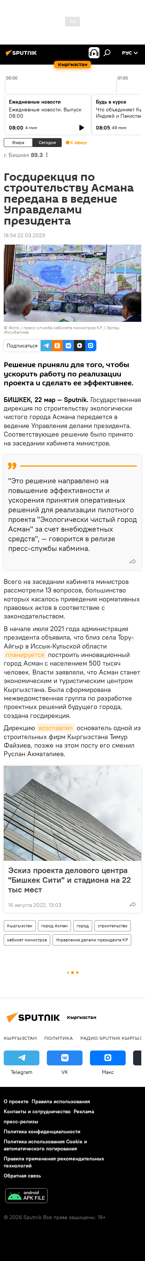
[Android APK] (26, 1196)
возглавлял (56, 727)
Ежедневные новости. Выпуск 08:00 (45, 112)
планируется (25, 654)
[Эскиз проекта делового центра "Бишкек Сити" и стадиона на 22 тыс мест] (72, 813)
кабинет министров (27, 940)
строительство (113, 925)
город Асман (54, 925)
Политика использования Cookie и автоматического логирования (45, 1145)
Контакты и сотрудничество (37, 1111)
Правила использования (61, 1101)
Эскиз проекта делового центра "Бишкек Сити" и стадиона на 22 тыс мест (69, 879)
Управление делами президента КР (92, 940)
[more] (132, 561)
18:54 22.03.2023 (24, 235)
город (83, 925)
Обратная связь (22, 1175)
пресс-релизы (21, 1121)
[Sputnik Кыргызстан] (22, 55)
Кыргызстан (19, 925)
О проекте (16, 1101)
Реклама (84, 1111)
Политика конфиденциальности (42, 1131)
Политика (58, 1038)
